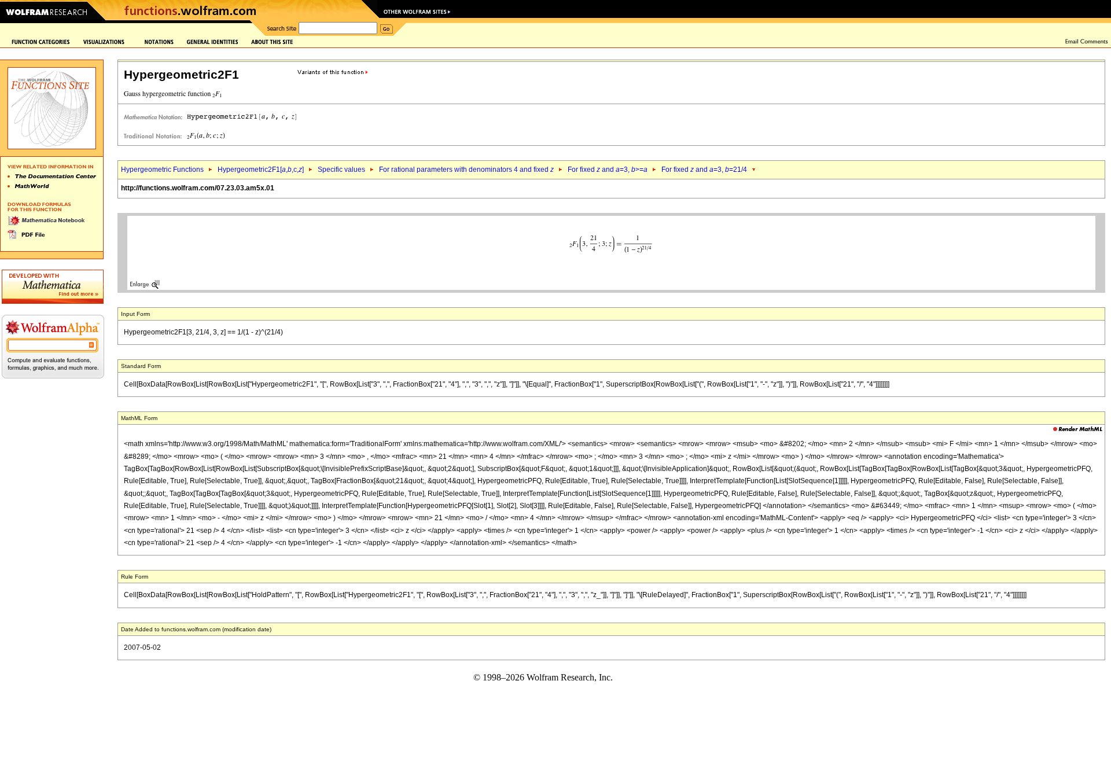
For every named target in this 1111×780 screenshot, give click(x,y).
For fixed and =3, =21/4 (704, 169)
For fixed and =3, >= (608, 169)
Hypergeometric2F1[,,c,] (261, 169)
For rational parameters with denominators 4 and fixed (466, 169)
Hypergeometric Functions (162, 169)
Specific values (341, 169)
